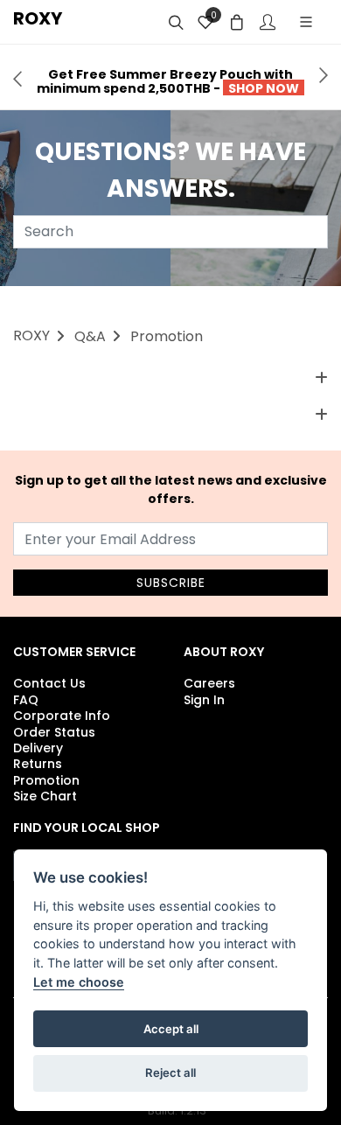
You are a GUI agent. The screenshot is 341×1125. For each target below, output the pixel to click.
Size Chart (45, 796)
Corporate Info (61, 715)
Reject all (170, 1073)
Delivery (38, 748)
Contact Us (49, 683)
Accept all (170, 1029)
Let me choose (78, 982)
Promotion (46, 780)
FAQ (25, 700)
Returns (37, 763)
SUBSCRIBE (170, 582)
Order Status (54, 732)
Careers (209, 683)
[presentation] (17, 77)
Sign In (204, 700)
